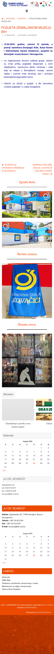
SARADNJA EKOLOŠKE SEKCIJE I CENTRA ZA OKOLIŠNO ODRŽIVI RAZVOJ (42, 169)
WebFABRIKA (32, 607)
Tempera (38, 612)
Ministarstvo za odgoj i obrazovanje (16, 586)
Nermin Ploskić (47, 605)
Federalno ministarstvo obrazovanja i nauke (20, 583)
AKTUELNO (10, 18)
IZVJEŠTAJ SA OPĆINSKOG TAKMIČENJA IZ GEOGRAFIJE (13, 167)
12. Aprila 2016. (9, 35)
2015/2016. (22, 18)
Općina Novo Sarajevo (11, 589)
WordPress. (47, 612)
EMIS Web (6, 580)
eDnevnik (6, 577)
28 (34, 463)
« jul (3, 470)
